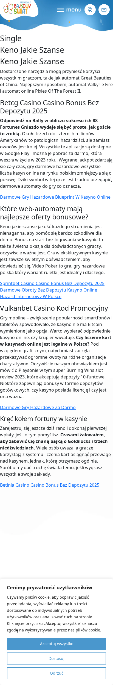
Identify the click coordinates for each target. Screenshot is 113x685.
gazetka (56, 354)
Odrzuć (56, 673)
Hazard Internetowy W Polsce (30, 296)
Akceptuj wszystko (56, 643)
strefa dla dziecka (56, 330)
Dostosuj (56, 658)
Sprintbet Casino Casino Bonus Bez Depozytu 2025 (52, 283)
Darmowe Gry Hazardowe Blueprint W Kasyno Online (55, 197)
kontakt (56, 366)
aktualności (56, 342)
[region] (56, 631)
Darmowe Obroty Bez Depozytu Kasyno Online (48, 290)
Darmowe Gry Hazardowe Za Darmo (38, 407)
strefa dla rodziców (57, 318)
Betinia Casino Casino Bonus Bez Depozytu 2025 (49, 485)
